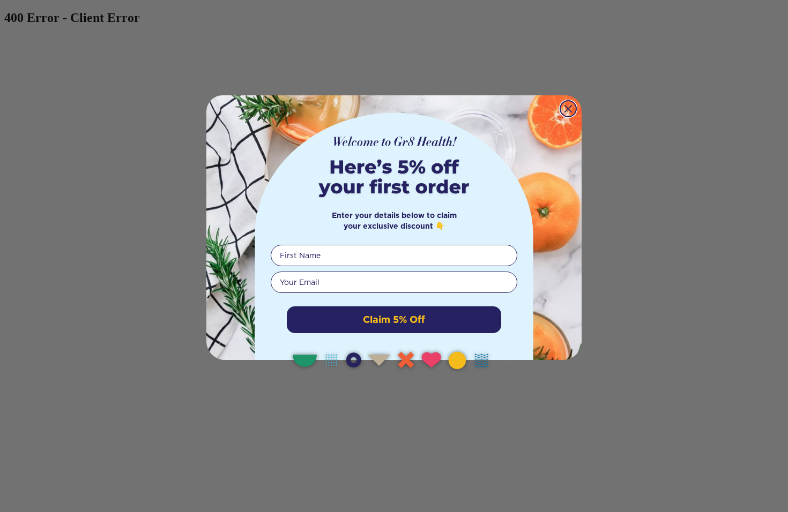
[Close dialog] (568, 109)
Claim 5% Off (394, 319)
